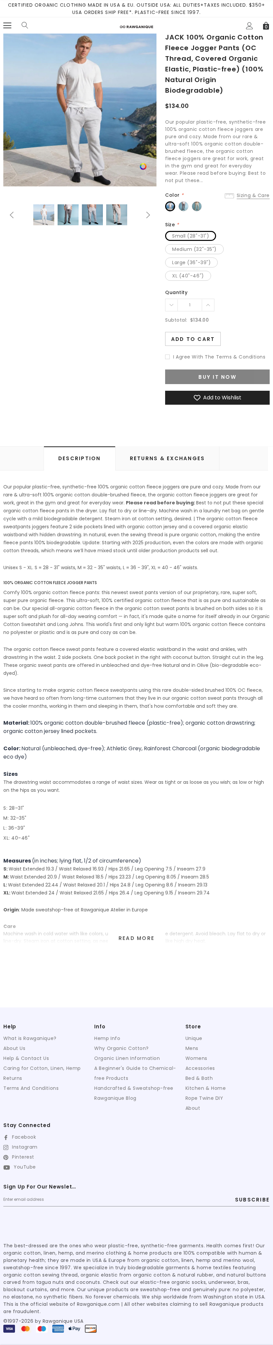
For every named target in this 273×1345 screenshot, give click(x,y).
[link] (143, 166)
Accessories (200, 1068)
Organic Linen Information (127, 1058)
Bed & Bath (199, 1078)
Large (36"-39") (191, 262)
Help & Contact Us (26, 1058)
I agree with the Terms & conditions (219, 357)
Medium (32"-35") (194, 249)
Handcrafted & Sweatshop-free (133, 1088)
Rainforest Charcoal (183, 206)
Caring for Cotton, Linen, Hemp (42, 1068)
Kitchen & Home (205, 1088)
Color (174, 195)
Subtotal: (176, 320)
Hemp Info (107, 1038)
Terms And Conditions (31, 1088)
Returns (12, 1078)
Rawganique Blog (115, 1098)
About (192, 1108)
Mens (191, 1048)
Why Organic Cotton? (121, 1048)
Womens (196, 1058)
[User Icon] (249, 25)
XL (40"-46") (188, 275)
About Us (14, 1048)
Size (172, 224)
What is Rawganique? (30, 1038)
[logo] (136, 24)
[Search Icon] (25, 25)
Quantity (176, 292)
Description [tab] (79, 458)
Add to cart (193, 339)
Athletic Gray (170, 206)
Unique (193, 1038)
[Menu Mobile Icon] (7, 26)
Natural (197, 206)
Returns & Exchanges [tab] (167, 458)
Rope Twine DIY (204, 1098)
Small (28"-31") (190, 236)
